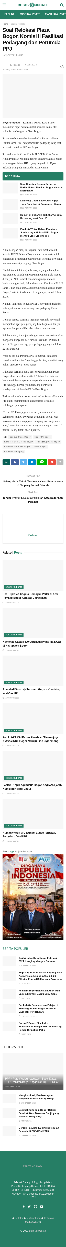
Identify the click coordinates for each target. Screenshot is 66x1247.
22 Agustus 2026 (29, 195)
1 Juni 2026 (25, 984)
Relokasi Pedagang (14, 452)
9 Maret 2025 (26, 1121)
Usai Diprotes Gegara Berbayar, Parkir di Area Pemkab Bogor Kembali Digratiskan (41, 187)
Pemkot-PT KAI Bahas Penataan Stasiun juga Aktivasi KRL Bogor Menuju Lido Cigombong (39, 232)
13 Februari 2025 (28, 1135)
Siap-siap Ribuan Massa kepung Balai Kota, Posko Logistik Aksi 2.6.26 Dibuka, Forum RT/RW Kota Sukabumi (40, 975)
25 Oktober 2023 (28, 1103)
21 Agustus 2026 (29, 240)
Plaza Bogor (40, 447)
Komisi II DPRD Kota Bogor (18, 442)
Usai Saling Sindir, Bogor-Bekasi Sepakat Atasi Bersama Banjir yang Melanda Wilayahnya (39, 1113)
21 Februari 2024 (28, 966)
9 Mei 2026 (25, 998)
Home (5, 24)
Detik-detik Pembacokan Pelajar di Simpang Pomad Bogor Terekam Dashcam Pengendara (38, 1008)
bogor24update (43, 437)
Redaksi (16, 65)
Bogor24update (29, 14)
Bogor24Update (37, 1231)
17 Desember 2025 (28, 1016)
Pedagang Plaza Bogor (48, 442)
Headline (8, 14)
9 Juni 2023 (31, 65)
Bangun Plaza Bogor (20, 437)
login (12, 852)
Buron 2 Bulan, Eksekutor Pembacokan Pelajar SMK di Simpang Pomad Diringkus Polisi (40, 1026)
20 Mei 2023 (25, 1034)
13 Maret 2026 (13, 1087)
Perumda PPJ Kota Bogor (17, 447)
